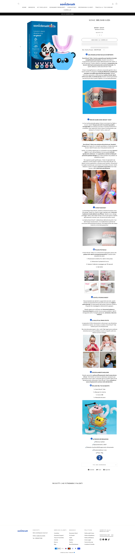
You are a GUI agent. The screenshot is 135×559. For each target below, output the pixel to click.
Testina (71, 542)
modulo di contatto (40, 535)
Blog (55, 544)
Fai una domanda (99, 464)
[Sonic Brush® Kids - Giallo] (32, 517)
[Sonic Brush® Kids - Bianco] (30, 517)
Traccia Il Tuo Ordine (104, 7)
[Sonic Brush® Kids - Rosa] (28, 517)
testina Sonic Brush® (89, 220)
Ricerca (56, 542)
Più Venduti (72, 535)
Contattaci (72, 7)
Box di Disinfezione (73, 544)
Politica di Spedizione (89, 535)
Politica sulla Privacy (89, 533)
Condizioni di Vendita (89, 544)
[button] (99, 43)
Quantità (99, 32)
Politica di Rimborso (89, 537)
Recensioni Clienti (85, 7)
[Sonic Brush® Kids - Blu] (26, 517)
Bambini (71, 540)
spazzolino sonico (109, 252)
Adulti (70, 537)
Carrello (67, 10)
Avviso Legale (88, 540)
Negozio (31, 7)
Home (24, 7)
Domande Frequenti (57, 7)
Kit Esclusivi (42, 7)
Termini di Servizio (89, 542)
